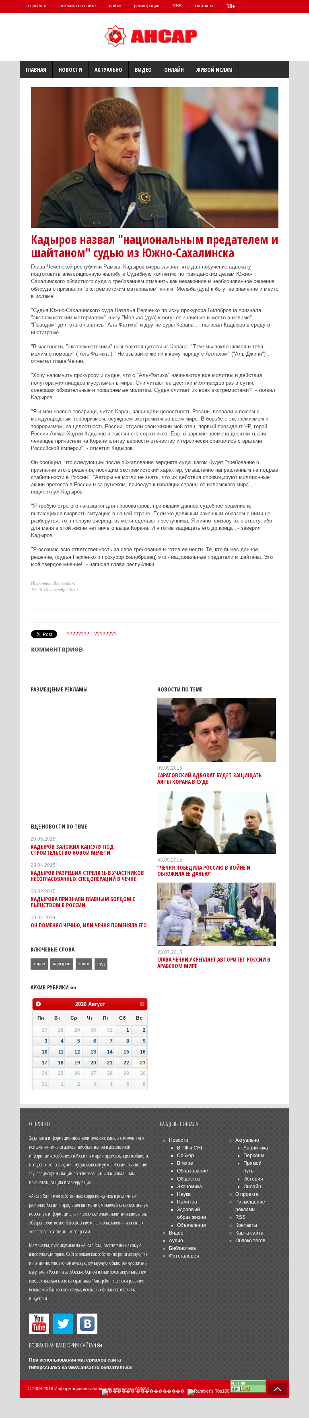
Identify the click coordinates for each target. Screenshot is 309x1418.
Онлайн (174, 69)
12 (77, 1052)
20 (93, 1063)
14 (110, 1052)
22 (126, 1063)
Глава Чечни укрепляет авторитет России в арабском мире (213, 962)
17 (44, 1063)
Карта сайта (249, 1233)
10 (44, 1052)
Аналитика (255, 1148)
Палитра (187, 1202)
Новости (70, 69)
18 (61, 1063)
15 (126, 1052)
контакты (204, 5)
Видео (143, 69)
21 (110, 1063)
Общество (188, 1179)
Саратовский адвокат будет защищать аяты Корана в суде (209, 778)
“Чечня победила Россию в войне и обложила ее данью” (203, 870)
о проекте (36, 5)
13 (93, 1052)
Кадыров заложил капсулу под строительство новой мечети (72, 849)
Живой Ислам (214, 69)
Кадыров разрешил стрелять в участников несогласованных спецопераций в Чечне (87, 876)
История (253, 1179)
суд (101, 963)
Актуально (108, 69)
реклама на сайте (78, 5)
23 (143, 1063)
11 (61, 1052)
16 (143, 1052)
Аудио (176, 1240)
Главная (36, 69)
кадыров (61, 963)
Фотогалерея (184, 1256)
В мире (185, 1163)
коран (39, 963)
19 (77, 1063)
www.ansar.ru (83, 1367)
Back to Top (277, 1389)
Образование (192, 1171)
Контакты (246, 1225)
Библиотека (182, 1248)
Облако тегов (250, 1240)
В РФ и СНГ (190, 1148)
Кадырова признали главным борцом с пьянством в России (83, 902)
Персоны (253, 1155)
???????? (78, 634)
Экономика (189, 1186)
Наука (184, 1194)
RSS (177, 5)
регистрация (146, 5)
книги (83, 963)
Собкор (185, 1155)
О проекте (247, 1194)
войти (115, 5)
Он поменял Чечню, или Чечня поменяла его (89, 925)
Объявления (191, 1225)
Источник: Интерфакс (53, 583)
